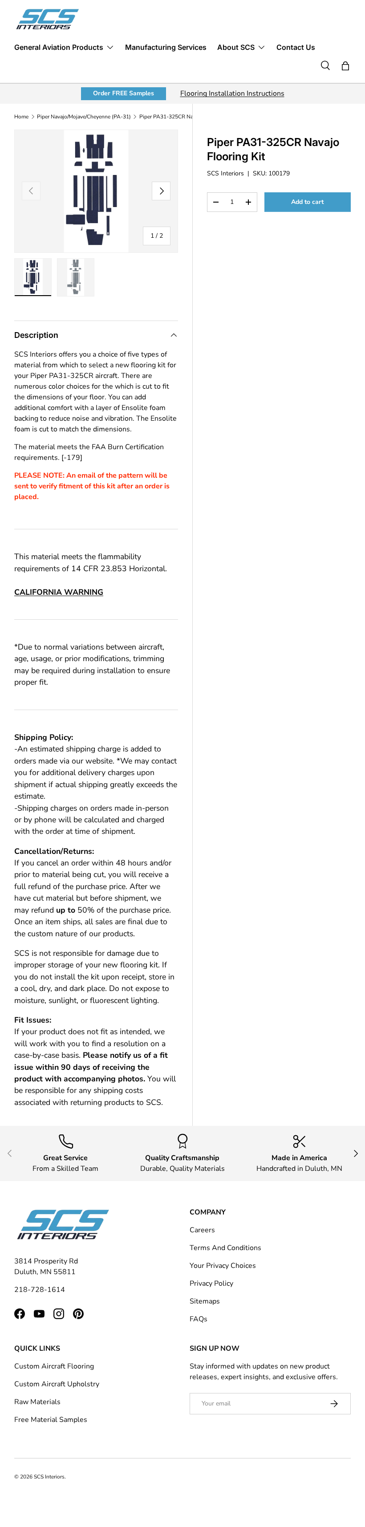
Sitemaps (205, 1301)
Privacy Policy (211, 1283)
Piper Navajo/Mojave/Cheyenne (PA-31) (84, 116)
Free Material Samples (50, 1420)
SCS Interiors (225, 173)
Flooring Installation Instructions (232, 93)
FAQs (198, 1319)
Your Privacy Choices (223, 1266)
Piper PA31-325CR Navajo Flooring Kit (186, 116)
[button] (345, 66)
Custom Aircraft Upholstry (56, 1384)
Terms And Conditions (225, 1248)
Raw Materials (37, 1402)
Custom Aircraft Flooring (54, 1366)
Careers (202, 1230)
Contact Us (295, 47)
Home (21, 116)
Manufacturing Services (166, 47)
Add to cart (307, 202)
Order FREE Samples (123, 93)
